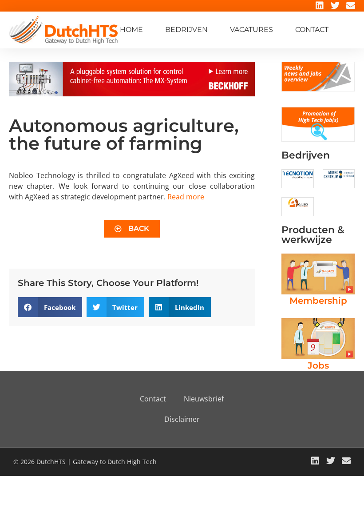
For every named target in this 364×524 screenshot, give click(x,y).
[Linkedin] (319, 5)
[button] (50, 307)
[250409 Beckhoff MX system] (132, 94)
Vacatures (251, 29)
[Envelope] (350, 5)
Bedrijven (186, 29)
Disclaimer (182, 419)
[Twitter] (335, 5)
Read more (185, 197)
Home (131, 29)
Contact (311, 29)
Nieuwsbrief (204, 399)
